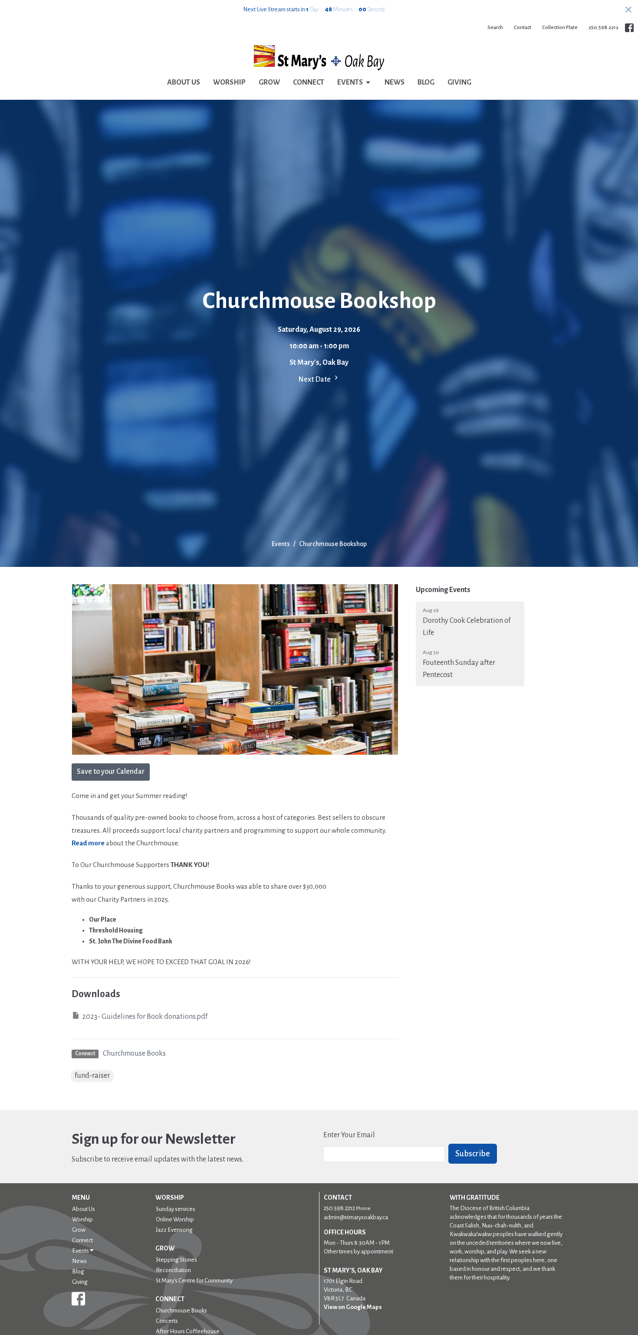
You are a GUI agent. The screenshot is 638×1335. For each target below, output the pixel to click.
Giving (459, 82)
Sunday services (175, 1209)
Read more (88, 843)
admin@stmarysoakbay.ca (356, 1217)
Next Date (315, 379)
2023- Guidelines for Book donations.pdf (144, 1017)
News (395, 82)
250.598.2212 (603, 27)
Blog (426, 82)
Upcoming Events (443, 590)
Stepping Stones (176, 1259)
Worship (229, 82)
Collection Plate (560, 27)
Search (495, 27)
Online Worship (175, 1219)
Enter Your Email (349, 1135)
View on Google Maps (353, 1307)
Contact (522, 27)
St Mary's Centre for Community (194, 1280)
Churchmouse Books (134, 1053)
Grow (269, 82)
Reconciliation (173, 1270)
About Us (183, 82)
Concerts (167, 1321)
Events (350, 82)
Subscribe (472, 1153)
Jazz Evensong (174, 1230)
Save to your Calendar (111, 771)
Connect (308, 82)
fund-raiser (92, 1076)
